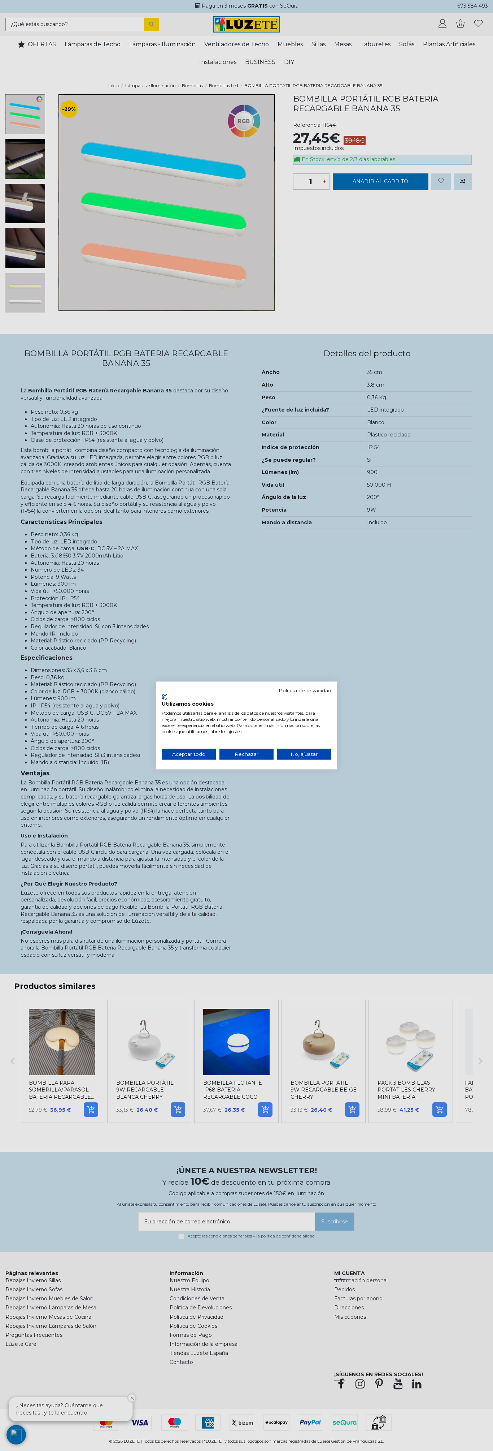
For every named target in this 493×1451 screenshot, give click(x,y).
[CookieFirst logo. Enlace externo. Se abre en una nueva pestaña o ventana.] (164, 696)
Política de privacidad (305, 690)
